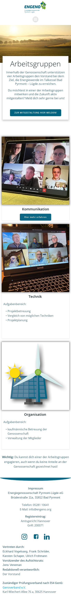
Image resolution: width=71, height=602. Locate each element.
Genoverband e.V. (14, 587)
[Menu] (35, 19)
